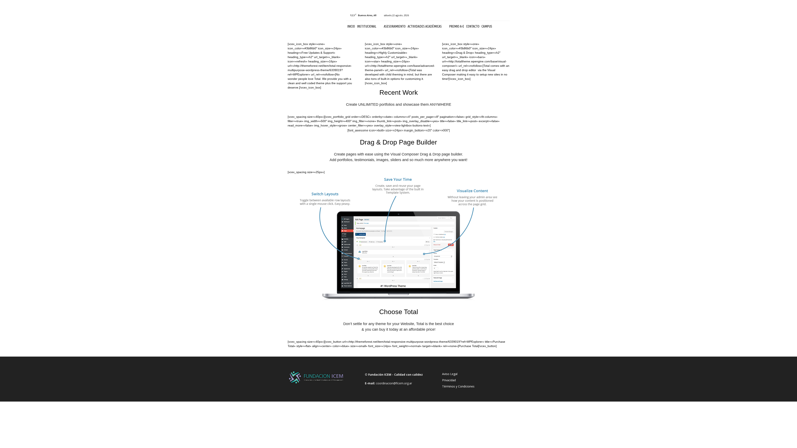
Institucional (366, 26)
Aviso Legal (449, 374)
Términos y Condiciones (458, 386)
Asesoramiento (395, 26)
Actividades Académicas (425, 26)
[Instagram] (492, 15)
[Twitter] (506, 15)
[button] (504, 27)
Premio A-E (456, 26)
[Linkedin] (499, 15)
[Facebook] (486, 15)
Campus (487, 26)
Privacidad (449, 380)
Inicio (351, 26)
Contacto (472, 26)
